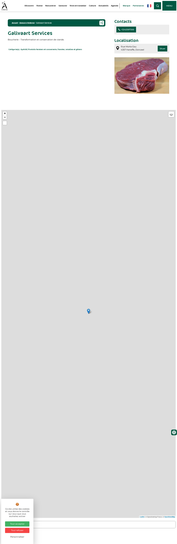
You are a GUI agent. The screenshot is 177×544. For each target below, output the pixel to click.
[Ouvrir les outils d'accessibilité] (174, 432)
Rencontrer (50, 5)
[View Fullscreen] (5, 123)
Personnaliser (17, 537)
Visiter (39, 5)
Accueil (15, 23)
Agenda (114, 5)
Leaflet (142, 517)
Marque (126, 5)
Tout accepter (17, 524)
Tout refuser (17, 530)
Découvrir (29, 5)
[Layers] (171, 114)
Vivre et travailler (78, 5)
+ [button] (5, 113)
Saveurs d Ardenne (26, 23)
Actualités (103, 5)
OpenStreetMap (169, 517)
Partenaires (138, 5)
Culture (92, 5)
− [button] (5, 117)
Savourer (63, 5)
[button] (126, 29)
